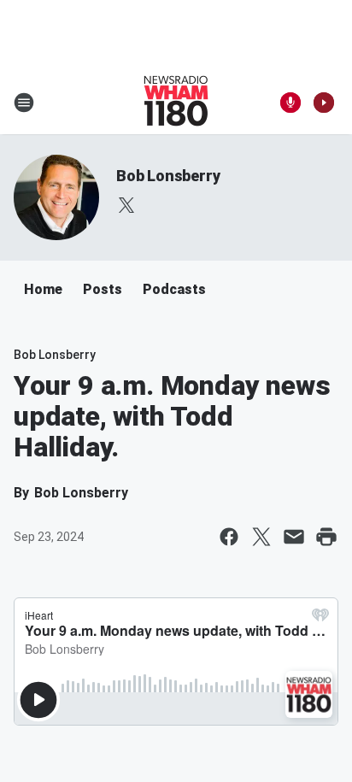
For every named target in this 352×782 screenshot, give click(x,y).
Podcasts (174, 289)
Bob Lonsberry (168, 176)
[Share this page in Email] (294, 537)
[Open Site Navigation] (24, 102)
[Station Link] (176, 102)
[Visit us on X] (126, 205)
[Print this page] (326, 537)
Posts (102, 289)
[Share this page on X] (261, 537)
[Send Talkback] (290, 102)
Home (43, 289)
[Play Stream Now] (324, 102)
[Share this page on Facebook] (229, 537)
